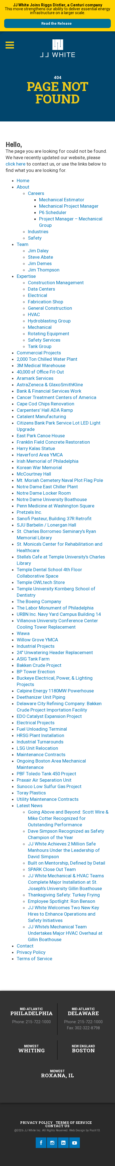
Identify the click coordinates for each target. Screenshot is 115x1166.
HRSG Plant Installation (40, 735)
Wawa (23, 633)
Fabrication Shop (45, 301)
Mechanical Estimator (61, 199)
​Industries (38, 231)
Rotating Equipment (48, 333)
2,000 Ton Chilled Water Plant (47, 359)
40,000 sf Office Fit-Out (40, 372)
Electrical (37, 295)
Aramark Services (35, 378)
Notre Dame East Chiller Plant (47, 486)
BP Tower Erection (36, 671)
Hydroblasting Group (49, 321)
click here (15, 164)
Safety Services (44, 340)
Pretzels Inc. (29, 512)
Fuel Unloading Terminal (42, 729)
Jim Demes (40, 263)
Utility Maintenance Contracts (47, 799)
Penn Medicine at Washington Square (55, 506)
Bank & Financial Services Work (49, 391)
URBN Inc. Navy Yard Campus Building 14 (59, 614)
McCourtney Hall (34, 474)
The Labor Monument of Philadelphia (55, 608)
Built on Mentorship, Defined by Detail (66, 863)
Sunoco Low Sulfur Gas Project (49, 786)
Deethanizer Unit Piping (41, 697)
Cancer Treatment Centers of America (56, 397)
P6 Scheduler (52, 212)
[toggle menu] (10, 45)
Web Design (77, 1130)
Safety (35, 238)
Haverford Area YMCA (40, 455)
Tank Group (39, 346)
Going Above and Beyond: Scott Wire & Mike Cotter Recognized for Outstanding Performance (68, 818)
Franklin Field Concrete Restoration (53, 442)
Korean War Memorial (39, 467)
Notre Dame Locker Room (44, 493)
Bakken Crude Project (39, 665)
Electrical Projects (35, 722)
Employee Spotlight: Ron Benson (61, 901)
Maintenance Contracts (41, 754)
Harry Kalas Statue (36, 448)
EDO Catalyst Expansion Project (49, 716)
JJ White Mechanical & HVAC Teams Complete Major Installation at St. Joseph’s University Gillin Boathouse (66, 882)
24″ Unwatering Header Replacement (55, 652)
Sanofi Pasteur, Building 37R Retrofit (54, 518)
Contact (25, 946)
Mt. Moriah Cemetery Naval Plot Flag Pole (60, 480)
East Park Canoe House (41, 435)
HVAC (34, 314)
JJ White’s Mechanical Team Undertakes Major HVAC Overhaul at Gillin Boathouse (65, 933)
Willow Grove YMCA (37, 639)
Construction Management (56, 282)
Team (22, 244)
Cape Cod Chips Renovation (45, 404)
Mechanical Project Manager (69, 206)
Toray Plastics (31, 793)
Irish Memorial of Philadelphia (47, 461)
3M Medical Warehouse (41, 365)
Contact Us (57, 1126)
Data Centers (41, 289)
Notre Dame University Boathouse (52, 499)
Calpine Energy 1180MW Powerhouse (55, 690)
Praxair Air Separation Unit (44, 780)
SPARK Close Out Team (52, 869)
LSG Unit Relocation (37, 748)
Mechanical (40, 327)
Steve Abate (40, 257)
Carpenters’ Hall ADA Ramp (45, 410)
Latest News (29, 805)
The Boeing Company (39, 601)
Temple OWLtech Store (41, 582)
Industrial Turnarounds (40, 742)
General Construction (50, 308)
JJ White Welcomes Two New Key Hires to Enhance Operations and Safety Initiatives (63, 914)
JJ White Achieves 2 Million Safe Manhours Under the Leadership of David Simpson (64, 850)
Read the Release (56, 23)
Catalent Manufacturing (41, 416)
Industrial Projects (35, 646)
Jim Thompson (43, 270)
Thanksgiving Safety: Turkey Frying (64, 895)
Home (23, 180)
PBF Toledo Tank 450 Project (46, 773)
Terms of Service (34, 958)
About (23, 187)
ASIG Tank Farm (33, 659)
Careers (36, 193)
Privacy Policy (31, 952)
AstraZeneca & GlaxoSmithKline (50, 384)
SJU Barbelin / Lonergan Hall (46, 525)
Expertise (26, 276)
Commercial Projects (39, 352)
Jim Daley (38, 250)
